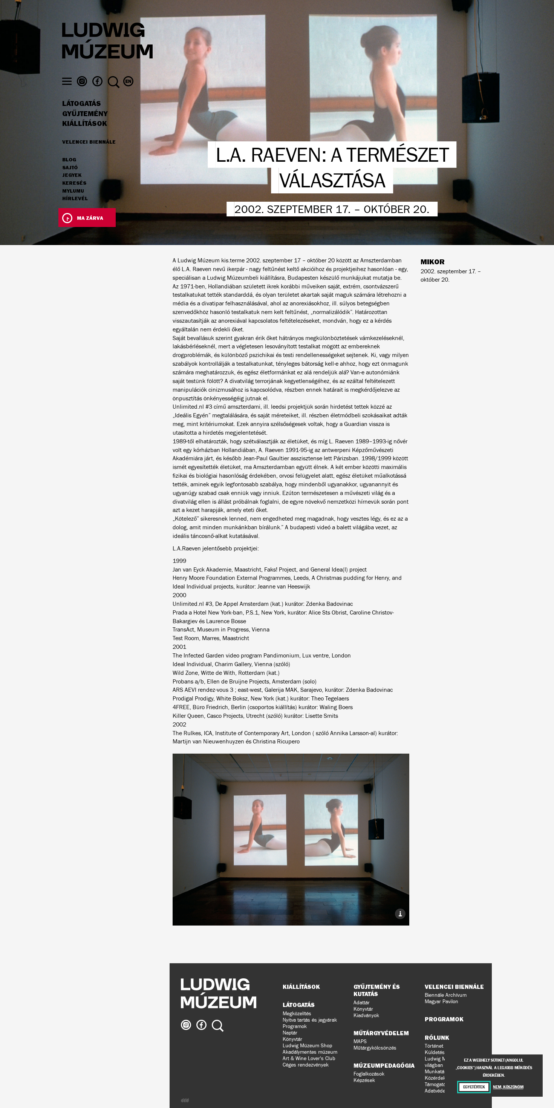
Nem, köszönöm (508, 1087)
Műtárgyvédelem (381, 1033)
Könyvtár (292, 1039)
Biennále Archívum (446, 995)
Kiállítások (84, 123)
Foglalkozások (369, 1074)
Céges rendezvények (306, 1065)
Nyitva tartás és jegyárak (310, 1020)
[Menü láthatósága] (67, 81)
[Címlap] (107, 42)
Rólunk (437, 1037)
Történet (434, 1046)
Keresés (74, 183)
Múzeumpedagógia (384, 1065)
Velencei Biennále (89, 141)
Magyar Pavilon (441, 1001)
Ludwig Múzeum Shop (307, 1045)
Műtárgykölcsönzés (375, 1048)
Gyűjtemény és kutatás (377, 990)
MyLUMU (73, 191)
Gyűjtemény (85, 114)
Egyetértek (474, 1087)
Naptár (290, 1033)
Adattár (362, 1002)
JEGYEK (71, 175)
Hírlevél (75, 198)
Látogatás (81, 103)
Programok (295, 1026)
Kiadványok (366, 1015)
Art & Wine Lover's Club (309, 1058)
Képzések (364, 1080)
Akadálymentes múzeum (310, 1052)
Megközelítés (297, 1013)
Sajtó (70, 167)
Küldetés (435, 1052)
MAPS (360, 1041)
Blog (69, 159)
